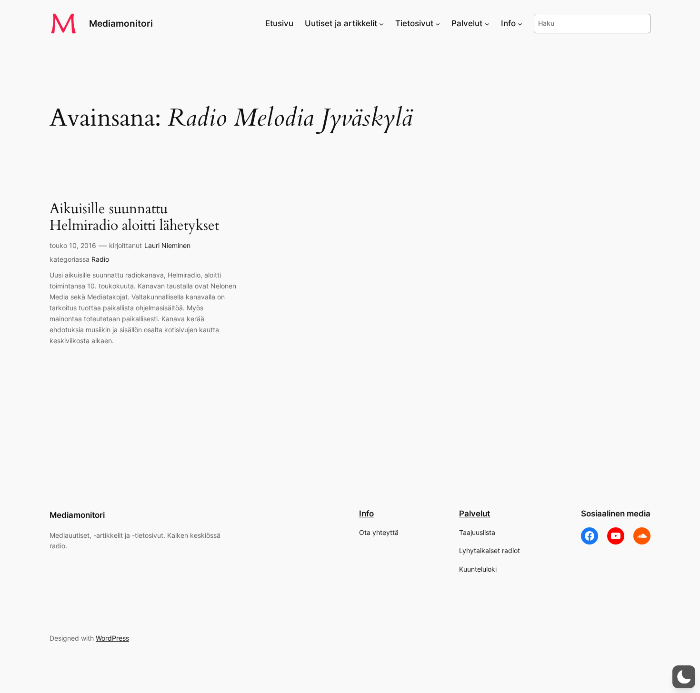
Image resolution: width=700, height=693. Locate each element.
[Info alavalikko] (520, 23)
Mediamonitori (121, 23)
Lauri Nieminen (167, 245)
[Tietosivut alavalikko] (437, 23)
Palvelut (474, 513)
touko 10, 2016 (73, 245)
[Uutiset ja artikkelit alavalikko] (381, 23)
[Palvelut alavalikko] (487, 23)
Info (366, 513)
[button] (683, 676)
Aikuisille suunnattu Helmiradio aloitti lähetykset (134, 218)
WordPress (112, 638)
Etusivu (279, 23)
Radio (100, 259)
